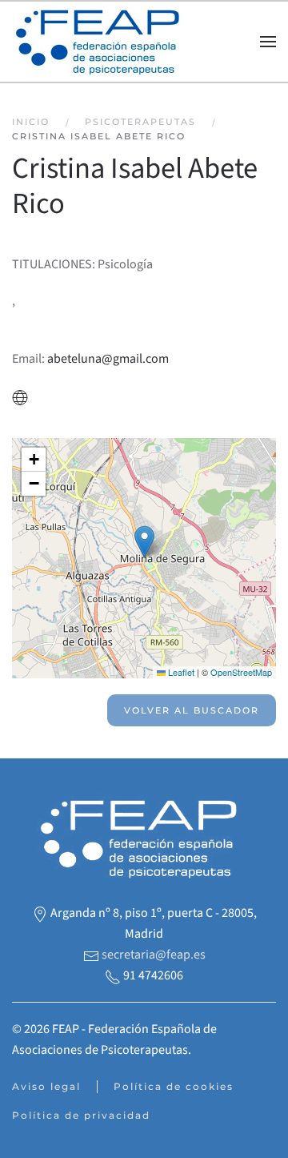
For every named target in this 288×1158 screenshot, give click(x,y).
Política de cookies (174, 1086)
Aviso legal (46, 1086)
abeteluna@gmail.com (108, 359)
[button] (268, 42)
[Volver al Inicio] (102, 42)
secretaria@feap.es (154, 954)
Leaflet (180, 671)
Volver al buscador (191, 710)
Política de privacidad (81, 1115)
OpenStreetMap (241, 671)
